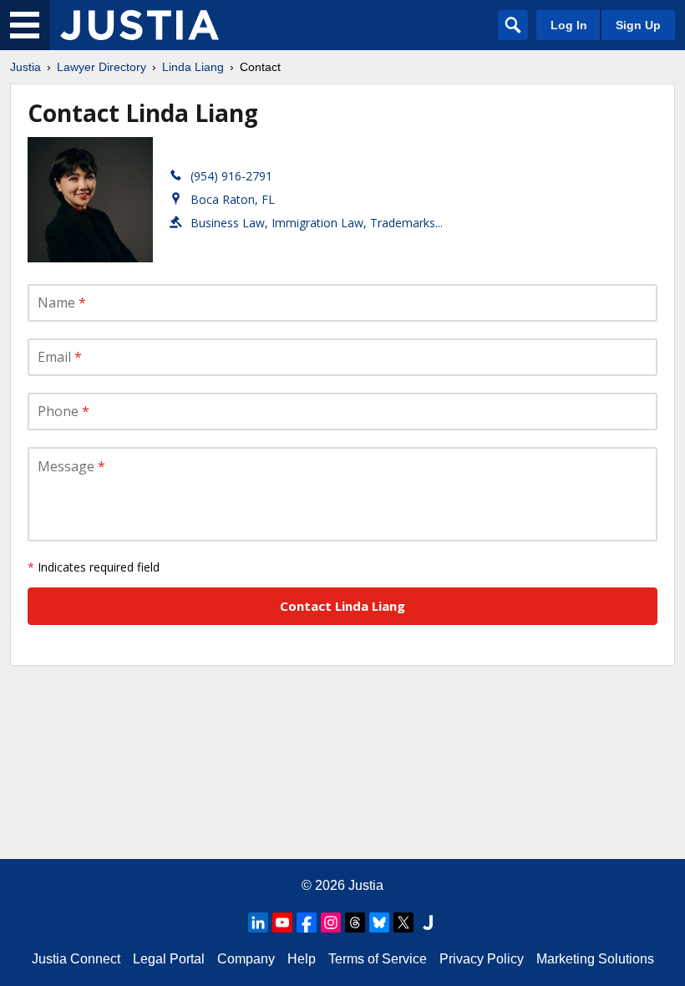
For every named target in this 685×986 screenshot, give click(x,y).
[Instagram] (331, 922)
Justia (25, 67)
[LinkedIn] (258, 922)
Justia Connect (76, 959)
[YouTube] (282, 922)
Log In (569, 25)
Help (301, 959)
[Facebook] (307, 922)
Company (246, 959)
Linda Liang (193, 67)
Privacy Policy (481, 959)
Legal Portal (169, 959)
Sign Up (638, 25)
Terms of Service (377, 959)
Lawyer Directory (101, 67)
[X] (403, 922)
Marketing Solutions (595, 959)
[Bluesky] (379, 922)
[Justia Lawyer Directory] (139, 25)
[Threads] (355, 922)
